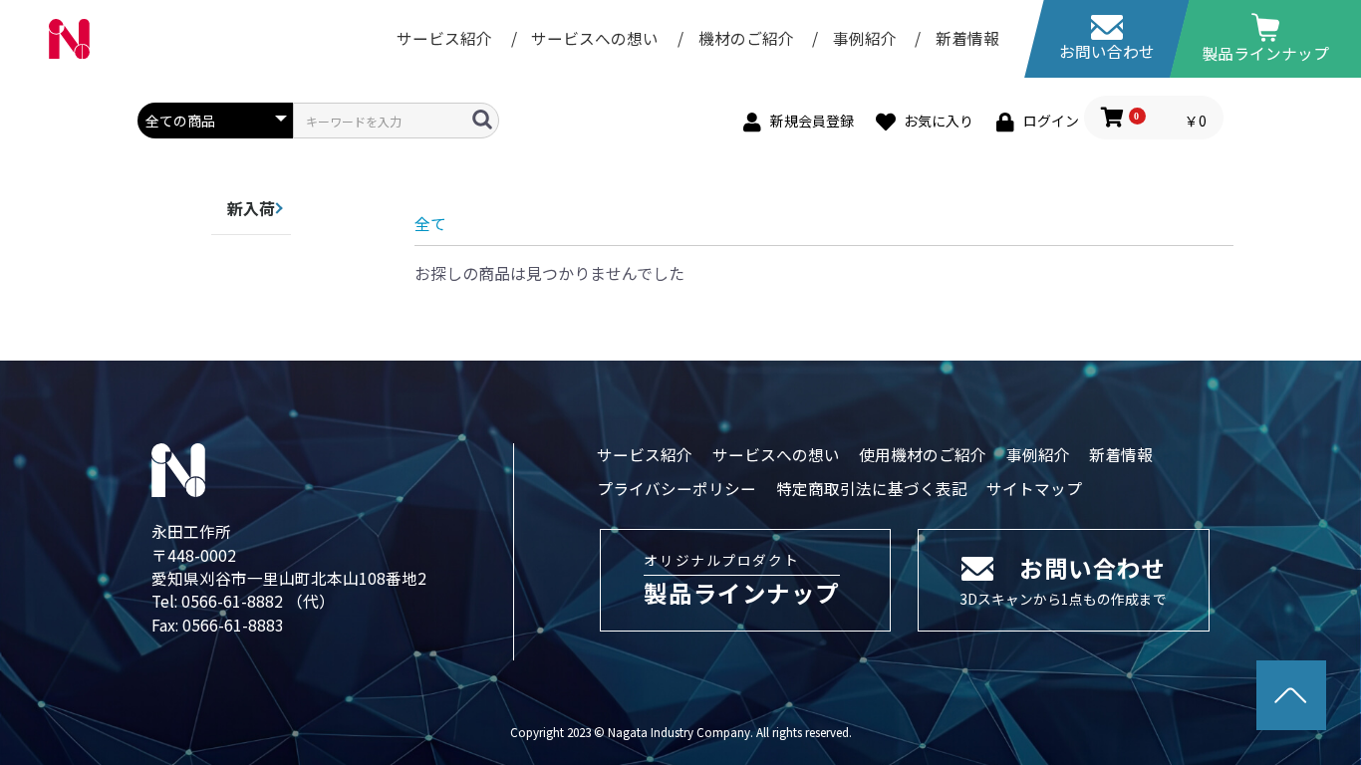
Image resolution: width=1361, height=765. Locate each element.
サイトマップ (1034, 488)
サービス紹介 (444, 38)
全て (430, 223)
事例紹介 (867, 38)
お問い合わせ (1107, 51)
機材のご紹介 (748, 38)
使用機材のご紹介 (922, 454)
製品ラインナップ (1265, 53)
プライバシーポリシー (676, 488)
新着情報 (967, 38)
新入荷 (251, 208)
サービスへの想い (597, 38)
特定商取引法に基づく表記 (871, 488)
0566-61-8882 (234, 601)
